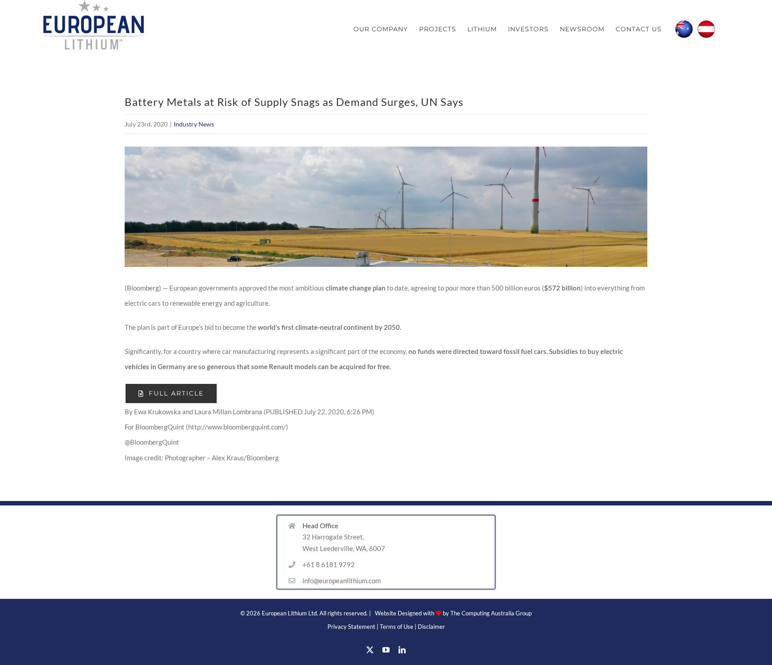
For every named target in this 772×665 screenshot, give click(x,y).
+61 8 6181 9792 (328, 564)
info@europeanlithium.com (341, 581)
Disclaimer (431, 626)
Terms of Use (396, 626)
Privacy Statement (351, 626)
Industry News (194, 124)
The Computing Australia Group (491, 613)
